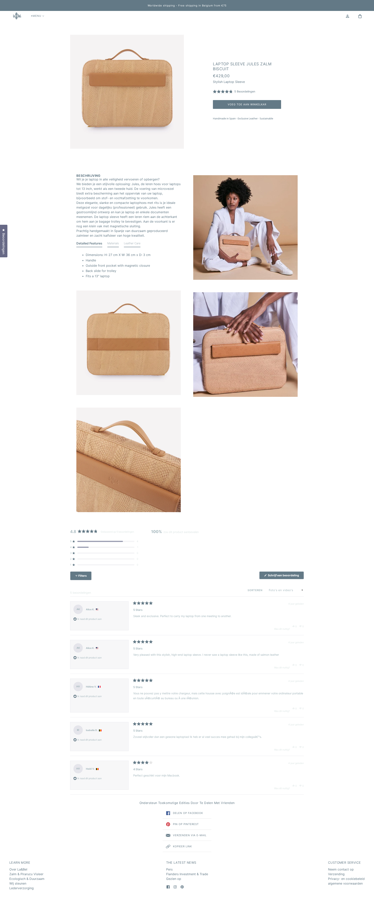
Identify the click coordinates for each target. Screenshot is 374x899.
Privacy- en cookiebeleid (346, 879)
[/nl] (16, 16)
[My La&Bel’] (347, 16)
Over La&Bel (18, 869)
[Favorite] (354, 16)
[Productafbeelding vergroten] (127, 92)
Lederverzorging (21, 888)
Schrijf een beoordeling (285, 576)
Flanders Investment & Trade (187, 874)
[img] (168, 886)
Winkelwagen (361, 16)
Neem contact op (341, 869)
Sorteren (255, 590)
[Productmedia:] (128, 342)
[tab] (89, 244)
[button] (234, 91)
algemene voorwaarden (345, 883)
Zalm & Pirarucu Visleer (26, 874)
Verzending (336, 874)
